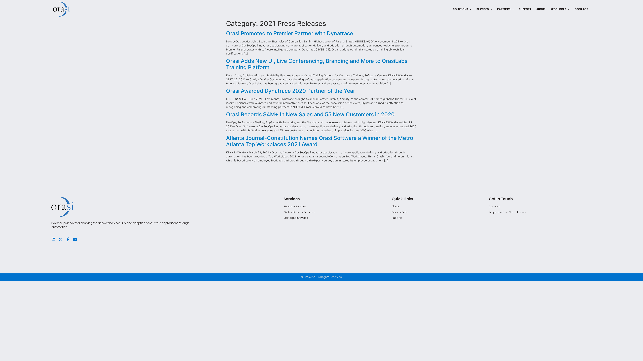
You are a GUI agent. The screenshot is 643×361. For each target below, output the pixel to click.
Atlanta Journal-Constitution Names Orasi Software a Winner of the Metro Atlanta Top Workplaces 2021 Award (319, 141)
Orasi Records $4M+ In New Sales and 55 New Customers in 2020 (310, 114)
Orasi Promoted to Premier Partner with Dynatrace (289, 33)
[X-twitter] (60, 239)
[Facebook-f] (68, 239)
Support (525, 9)
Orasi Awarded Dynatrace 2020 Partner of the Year (290, 91)
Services (482, 9)
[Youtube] (75, 239)
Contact (581, 9)
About (541, 9)
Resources (558, 9)
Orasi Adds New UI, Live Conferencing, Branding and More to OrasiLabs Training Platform (316, 64)
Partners (504, 9)
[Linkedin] (53, 239)
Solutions (460, 9)
